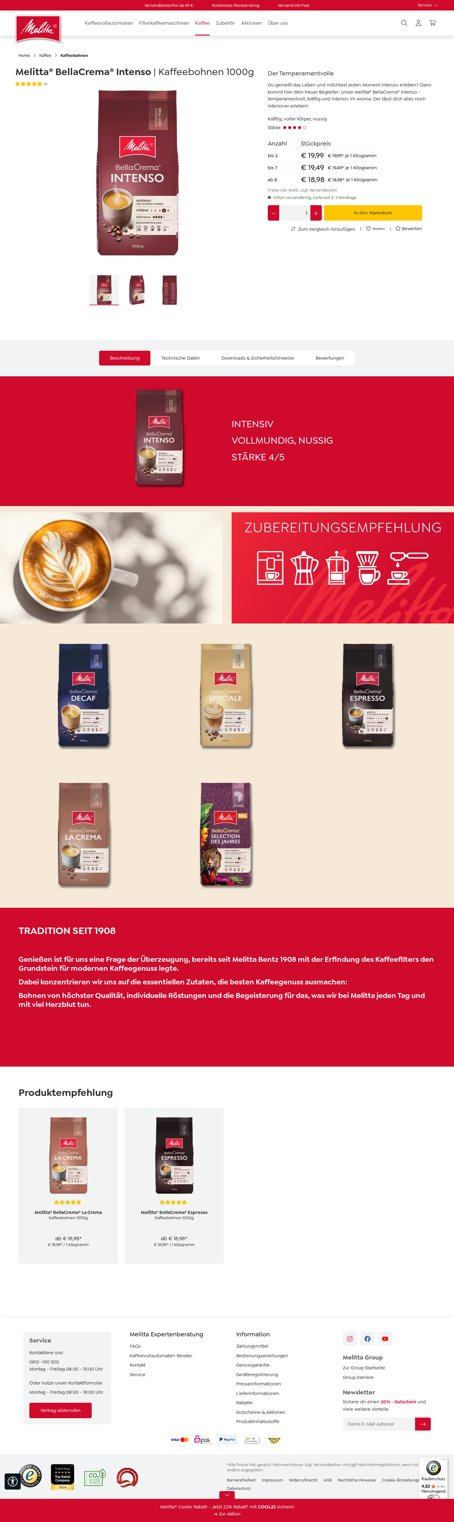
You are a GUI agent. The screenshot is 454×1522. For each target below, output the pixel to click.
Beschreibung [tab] (125, 358)
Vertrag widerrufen (60, 1410)
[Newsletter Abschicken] (423, 1424)
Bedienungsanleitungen (262, 1356)
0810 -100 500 (44, 1362)
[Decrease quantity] (273, 213)
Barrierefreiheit (241, 1480)
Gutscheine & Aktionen (260, 1412)
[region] (137, 198)
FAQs (135, 1346)
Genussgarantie (253, 1365)
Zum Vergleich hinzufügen (326, 229)
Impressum (272, 1480)
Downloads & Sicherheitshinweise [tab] (257, 358)
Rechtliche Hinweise (357, 1480)
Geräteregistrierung (257, 1375)
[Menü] (444, 1461)
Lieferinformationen (257, 1393)
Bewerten (412, 229)
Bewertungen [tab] (330, 358)
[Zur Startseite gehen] (38, 28)
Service (425, 5)
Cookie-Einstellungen (402, 1480)
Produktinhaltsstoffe (258, 1421)
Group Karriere (358, 1377)
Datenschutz (239, 1488)
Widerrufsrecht (303, 1480)
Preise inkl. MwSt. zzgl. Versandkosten (302, 190)
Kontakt (137, 1365)
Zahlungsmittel (252, 1346)
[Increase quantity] (316, 213)
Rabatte (244, 1403)
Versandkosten (327, 1464)
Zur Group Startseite (364, 1368)
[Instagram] (350, 1338)
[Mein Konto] (418, 23)
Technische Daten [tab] (180, 358)
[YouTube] (385, 1338)
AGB (328, 1480)
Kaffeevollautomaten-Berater (161, 1356)
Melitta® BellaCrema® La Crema (68, 1212)
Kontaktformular (85, 1383)
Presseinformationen (258, 1384)
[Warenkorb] (433, 23)
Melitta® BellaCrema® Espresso (174, 1212)
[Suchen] (404, 23)
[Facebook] (367, 1338)
